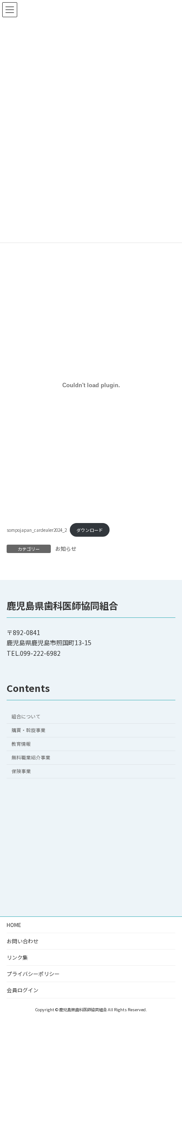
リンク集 (17, 957)
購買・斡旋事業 (28, 730)
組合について (26, 716)
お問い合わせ (22, 941)
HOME (14, 924)
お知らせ (65, 548)
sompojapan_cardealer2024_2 (37, 530)
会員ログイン (22, 990)
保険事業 (21, 771)
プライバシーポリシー (33, 973)
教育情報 (21, 743)
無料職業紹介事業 (30, 757)
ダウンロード (89, 530)
